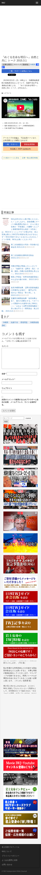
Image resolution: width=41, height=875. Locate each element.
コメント (5, 346)
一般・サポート (11, 144)
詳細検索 (28, 418)
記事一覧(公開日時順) (30, 158)
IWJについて (7, 851)
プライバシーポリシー (10, 856)
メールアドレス (8, 379)
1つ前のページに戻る (11, 158)
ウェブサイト (7, 388)
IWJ (3, 3)
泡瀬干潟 (14, 322)
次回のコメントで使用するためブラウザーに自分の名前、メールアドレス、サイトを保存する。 (20, 402)
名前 (4, 374)
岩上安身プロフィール (10, 847)
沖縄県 (32, 64)
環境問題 (23, 322)
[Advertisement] (20, 28)
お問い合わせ (7, 864)
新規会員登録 (29, 144)
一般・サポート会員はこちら (20, 71)
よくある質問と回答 (9, 860)
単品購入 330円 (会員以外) (20, 149)
